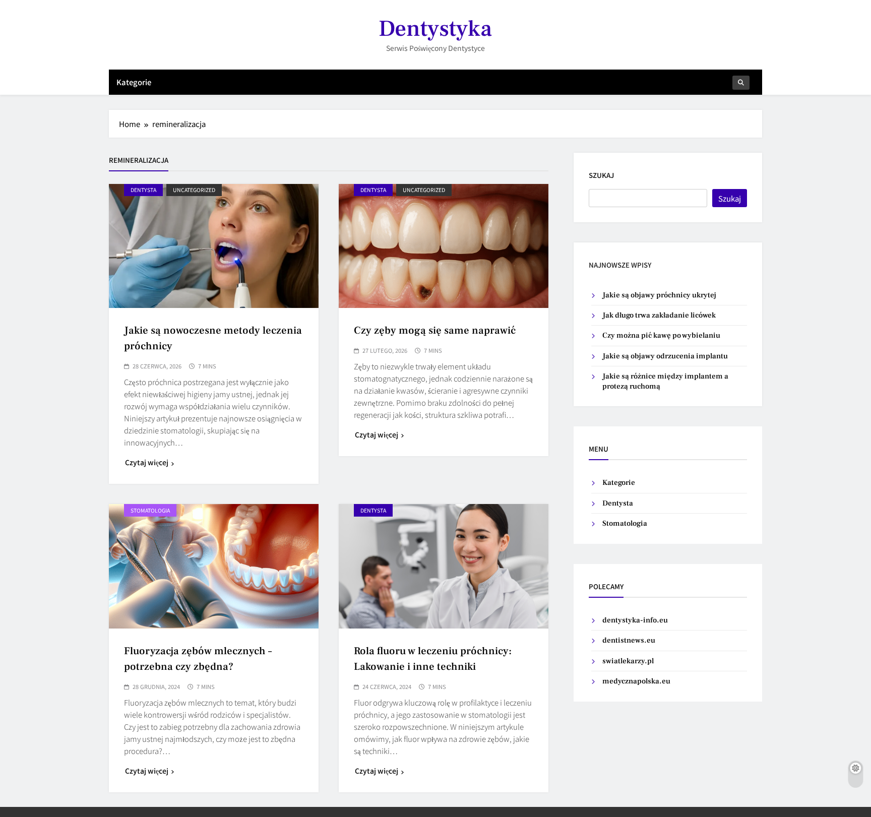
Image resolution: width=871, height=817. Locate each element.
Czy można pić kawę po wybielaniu (661, 335)
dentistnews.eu (628, 640)
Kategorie (133, 82)
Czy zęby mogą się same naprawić (435, 330)
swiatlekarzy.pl (628, 661)
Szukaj (601, 175)
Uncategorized (194, 190)
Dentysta (617, 503)
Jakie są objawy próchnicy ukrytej (659, 295)
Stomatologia (150, 510)
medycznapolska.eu (636, 681)
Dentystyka (435, 28)
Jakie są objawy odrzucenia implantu (665, 356)
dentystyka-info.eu (635, 620)
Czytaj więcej (146, 462)
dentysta (143, 190)
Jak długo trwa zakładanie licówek (659, 315)
